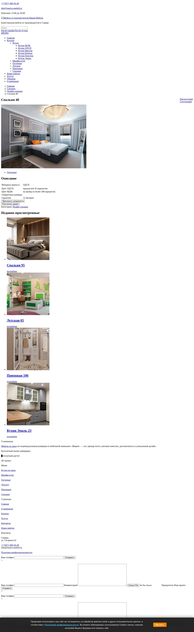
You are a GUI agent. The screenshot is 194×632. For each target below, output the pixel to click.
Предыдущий (186, 99)
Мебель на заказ (9, 446)
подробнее (12, 271)
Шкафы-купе (7, 475)
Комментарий (71, 585)
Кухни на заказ (8, 470)
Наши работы (7, 528)
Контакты (6, 523)
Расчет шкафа (8, 30)
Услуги (4, 518)
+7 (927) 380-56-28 (10, 3)
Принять (160, 625)
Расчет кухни (21, 30)
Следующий (186, 101)
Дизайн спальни (15, 91)
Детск (4, 485)
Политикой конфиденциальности (62, 625)
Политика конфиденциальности (16, 552)
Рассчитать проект (10, 204)
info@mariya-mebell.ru (11, 8)
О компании (7, 509)
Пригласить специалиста (13, 201)
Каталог (5, 513)
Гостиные (6, 480)
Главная (10, 86)
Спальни (11, 88)
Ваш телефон (7, 557)
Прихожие (6, 489)
